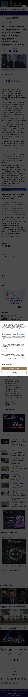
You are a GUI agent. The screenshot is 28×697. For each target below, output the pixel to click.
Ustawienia (14, 372)
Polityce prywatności (21, 334)
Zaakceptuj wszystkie (14, 368)
